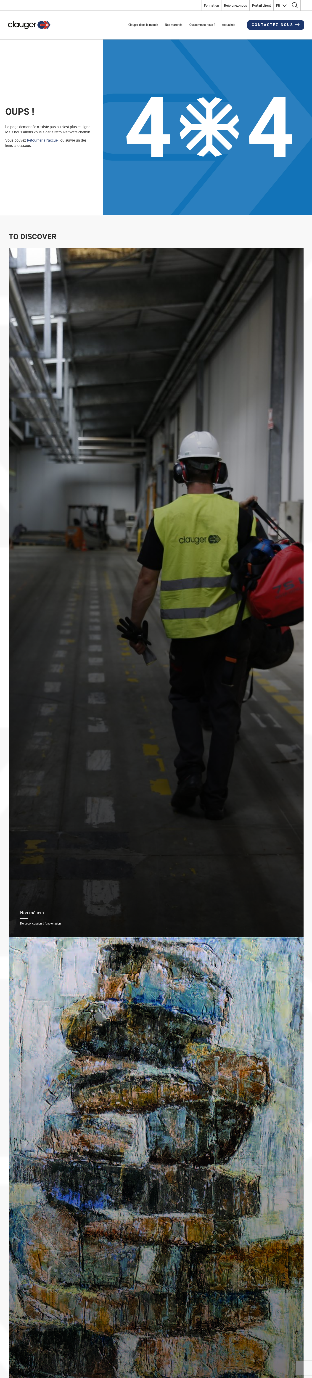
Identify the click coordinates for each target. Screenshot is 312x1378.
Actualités (228, 25)
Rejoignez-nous (235, 5)
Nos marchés (173, 25)
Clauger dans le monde (143, 25)
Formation (211, 5)
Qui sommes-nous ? (202, 25)
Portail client (261, 5)
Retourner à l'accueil (43, 140)
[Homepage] (29, 25)
